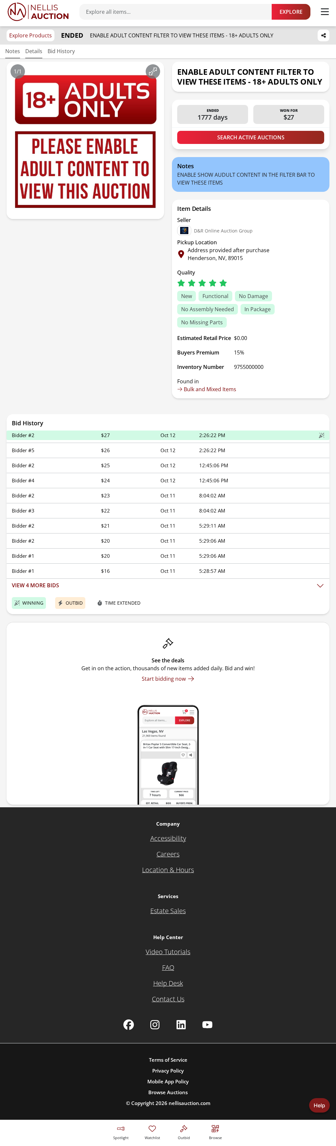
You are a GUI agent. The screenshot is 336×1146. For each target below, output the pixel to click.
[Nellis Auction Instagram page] (155, 1024)
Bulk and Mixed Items (210, 389)
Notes (12, 51)
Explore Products (30, 35)
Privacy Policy (168, 1070)
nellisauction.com (189, 1103)
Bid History (61, 51)
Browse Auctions (168, 1092)
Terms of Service (168, 1059)
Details (33, 51)
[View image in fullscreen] (153, 71)
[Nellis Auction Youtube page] (207, 1024)
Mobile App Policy (168, 1081)
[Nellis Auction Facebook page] (128, 1024)
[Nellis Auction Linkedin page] (181, 1024)
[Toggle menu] (324, 11)
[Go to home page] (38, 12)
